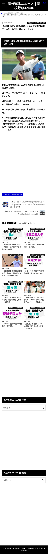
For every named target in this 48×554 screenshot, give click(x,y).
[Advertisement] (24, 160)
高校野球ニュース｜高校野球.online (24, 5)
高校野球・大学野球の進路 (13, 194)
